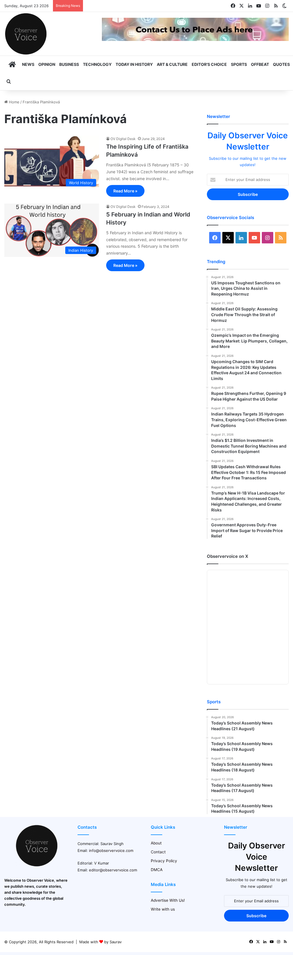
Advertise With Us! (168, 900)
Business (69, 64)
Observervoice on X (227, 556)
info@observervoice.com (111, 850)
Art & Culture (172, 64)
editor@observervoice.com (113, 870)
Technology (97, 64)
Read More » (125, 190)
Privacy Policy (164, 860)
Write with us (163, 909)
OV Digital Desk (123, 139)
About (156, 843)
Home (13, 102)
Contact (158, 852)
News (28, 64)
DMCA (157, 869)
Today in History (134, 64)
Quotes (281, 64)
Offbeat (260, 64)
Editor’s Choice (209, 64)
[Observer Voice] (25, 33)
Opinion (46, 64)
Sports (239, 64)
